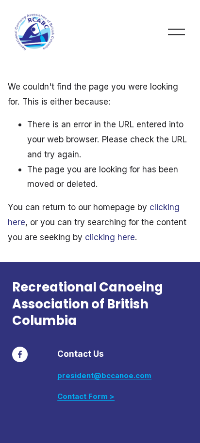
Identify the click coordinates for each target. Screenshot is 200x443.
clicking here (110, 237)
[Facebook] (20, 354)
